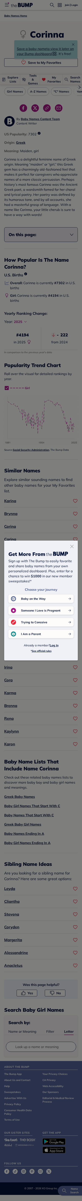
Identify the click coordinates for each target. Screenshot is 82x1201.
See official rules (42, 650)
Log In (54, 645)
